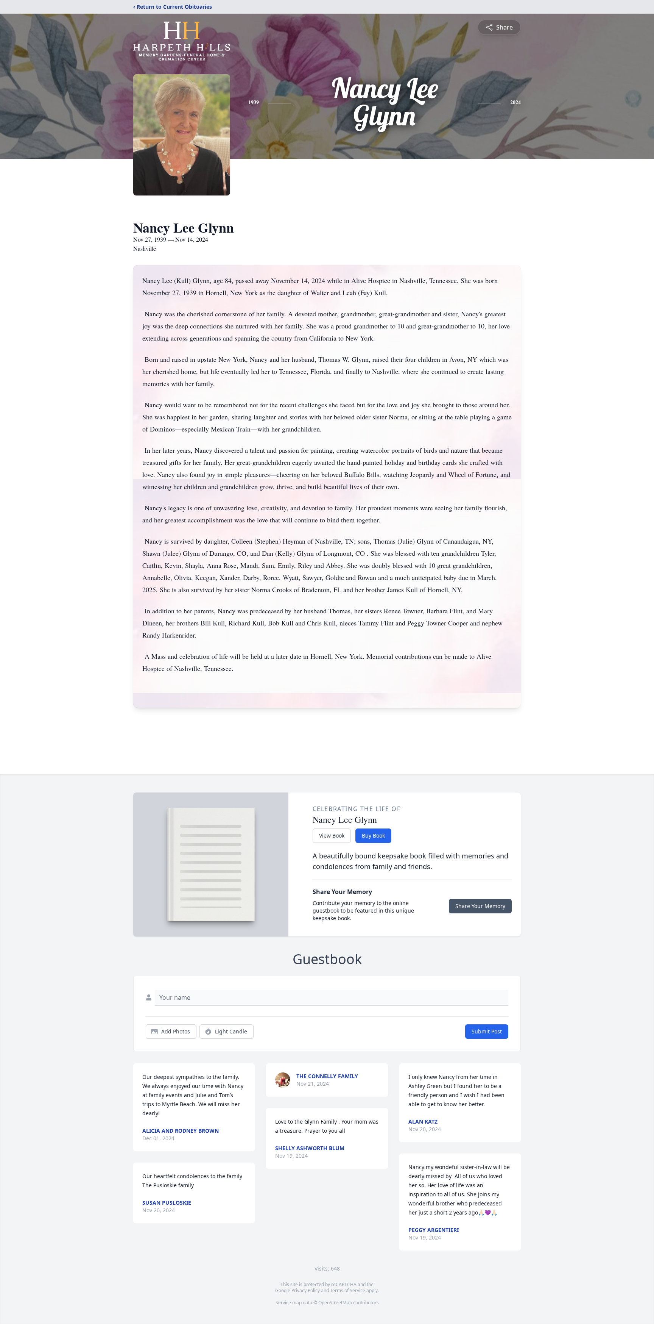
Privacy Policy (305, 1290)
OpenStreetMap (335, 1302)
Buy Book (373, 835)
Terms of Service (347, 1290)
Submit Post (487, 1031)
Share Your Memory (480, 906)
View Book (331, 835)
